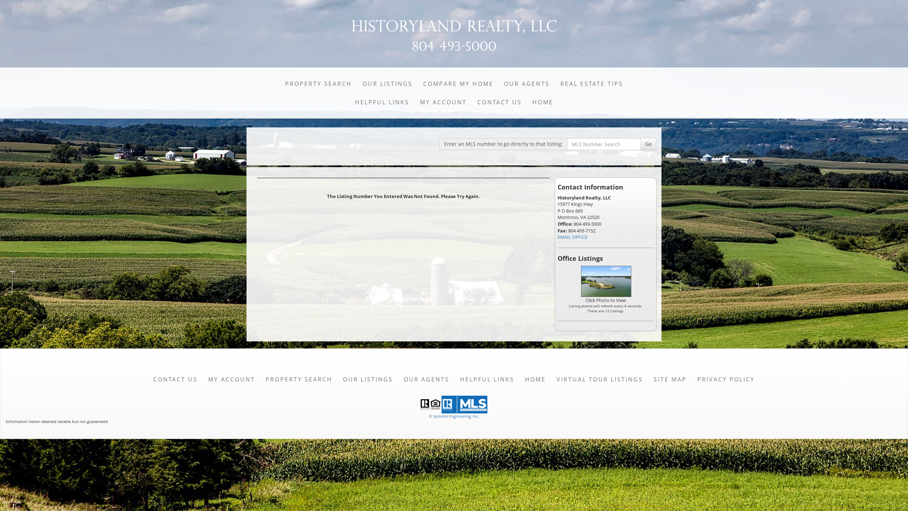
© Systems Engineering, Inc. (454, 416)
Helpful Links (382, 102)
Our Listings (387, 84)
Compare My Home (458, 84)
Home (542, 102)
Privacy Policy (726, 379)
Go (648, 144)
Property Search (318, 84)
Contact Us (499, 102)
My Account (443, 102)
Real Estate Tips (591, 84)
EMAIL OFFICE (572, 237)
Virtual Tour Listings (600, 379)
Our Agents (527, 84)
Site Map (670, 379)
